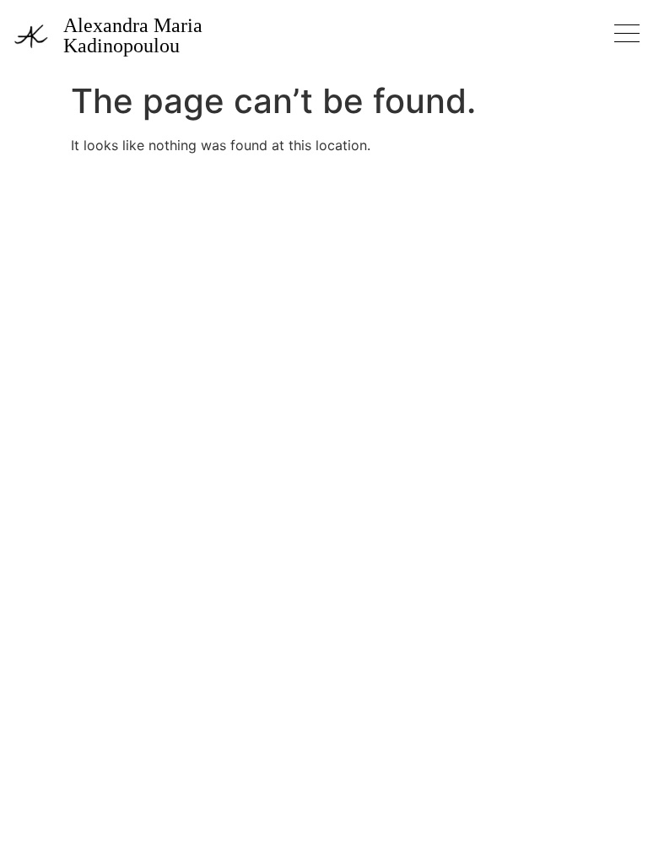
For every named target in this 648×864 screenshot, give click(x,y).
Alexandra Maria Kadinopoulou (132, 35)
